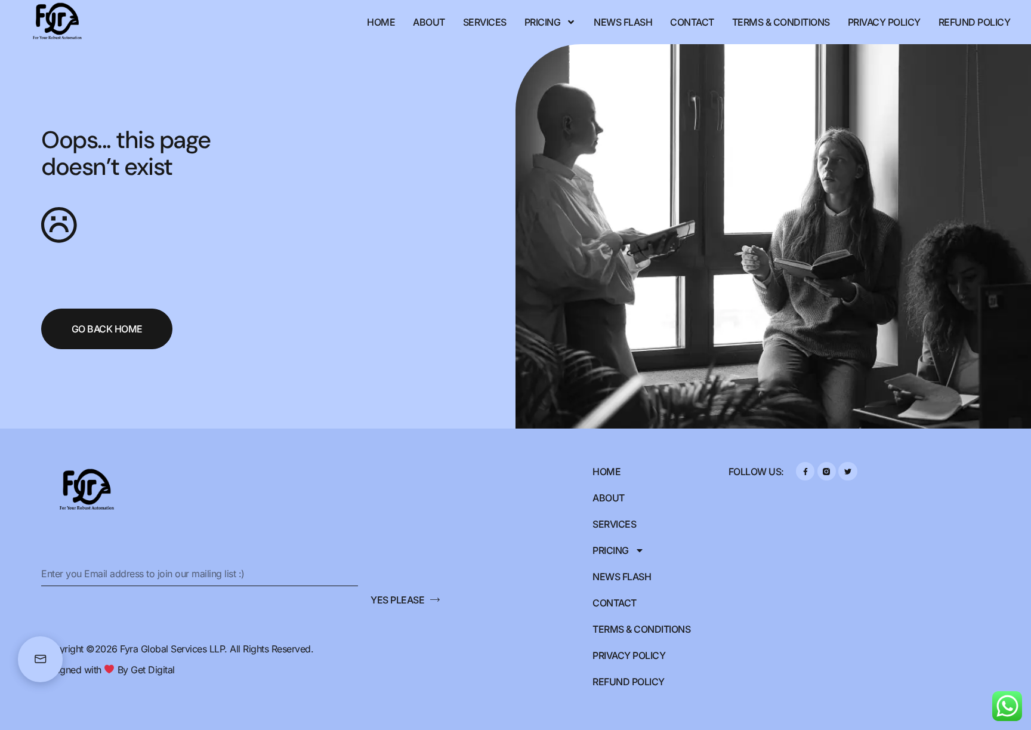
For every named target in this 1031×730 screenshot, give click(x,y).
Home (381, 22)
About (429, 22)
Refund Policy (975, 22)
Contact (692, 22)
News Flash (623, 22)
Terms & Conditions (781, 22)
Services (485, 22)
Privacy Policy (884, 22)
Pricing (542, 22)
